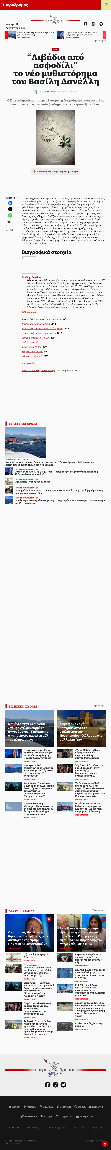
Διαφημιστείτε (98, 1127)
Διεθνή (81, 1106)
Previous (6, 35)
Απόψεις (31, 1106)
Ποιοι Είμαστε (13, 1127)
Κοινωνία (97, 1106)
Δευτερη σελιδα (22, 911)
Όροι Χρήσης (32, 1127)
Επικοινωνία (78, 1127)
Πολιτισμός (30, 1116)
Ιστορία (48, 1116)
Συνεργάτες (86, 1116)
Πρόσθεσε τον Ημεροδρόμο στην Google (57, 171)
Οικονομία (65, 1106)
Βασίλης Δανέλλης (32, 277)
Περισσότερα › (99, 40)
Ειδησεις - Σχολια (23, 706)
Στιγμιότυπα (66, 1116)
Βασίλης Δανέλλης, (38, 370)
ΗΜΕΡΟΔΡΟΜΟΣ (50, 92)
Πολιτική (47, 1106)
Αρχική (16, 1106)
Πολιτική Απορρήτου (56, 1127)
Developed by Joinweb (96, 1140)
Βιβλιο (55, 49)
